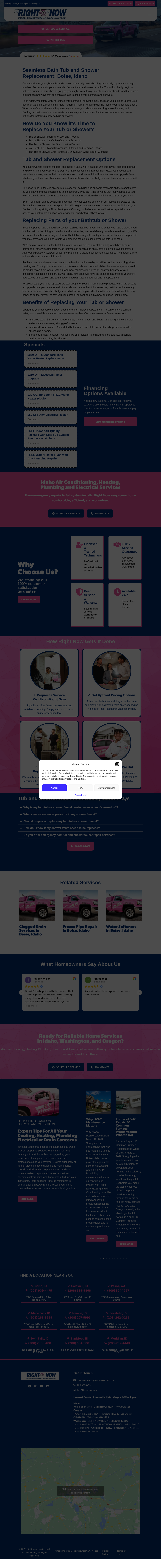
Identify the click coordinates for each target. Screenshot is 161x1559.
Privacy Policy (80, 795)
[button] (117, 764)
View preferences (106, 787)
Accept (54, 787)
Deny (80, 787)
